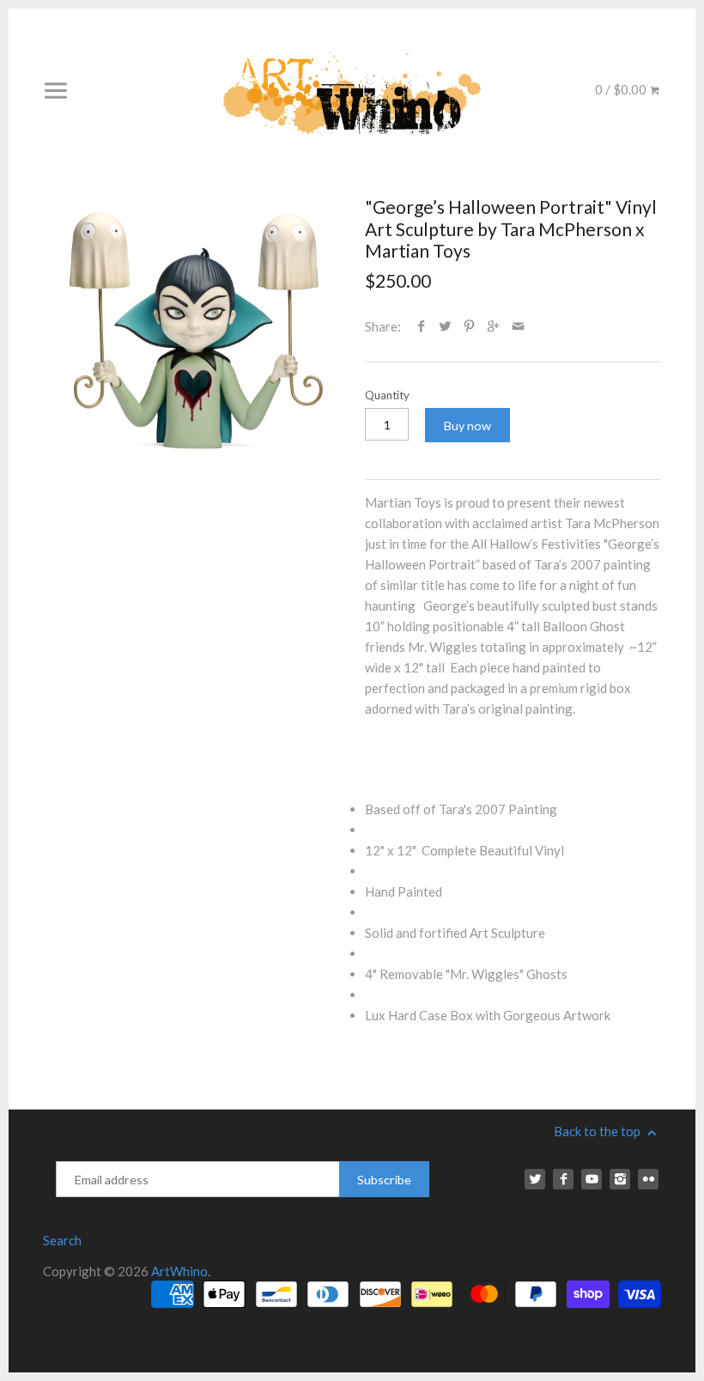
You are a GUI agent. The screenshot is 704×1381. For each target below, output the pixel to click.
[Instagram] (620, 1179)
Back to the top (598, 1131)
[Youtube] (591, 1179)
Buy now (467, 425)
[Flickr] (648, 1179)
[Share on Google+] (493, 326)
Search (62, 1240)
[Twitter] (535, 1179)
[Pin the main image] (469, 326)
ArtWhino (179, 1271)
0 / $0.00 (622, 89)
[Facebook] (563, 1179)
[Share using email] (518, 326)
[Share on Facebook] (421, 326)
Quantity (387, 395)
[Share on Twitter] (445, 326)
